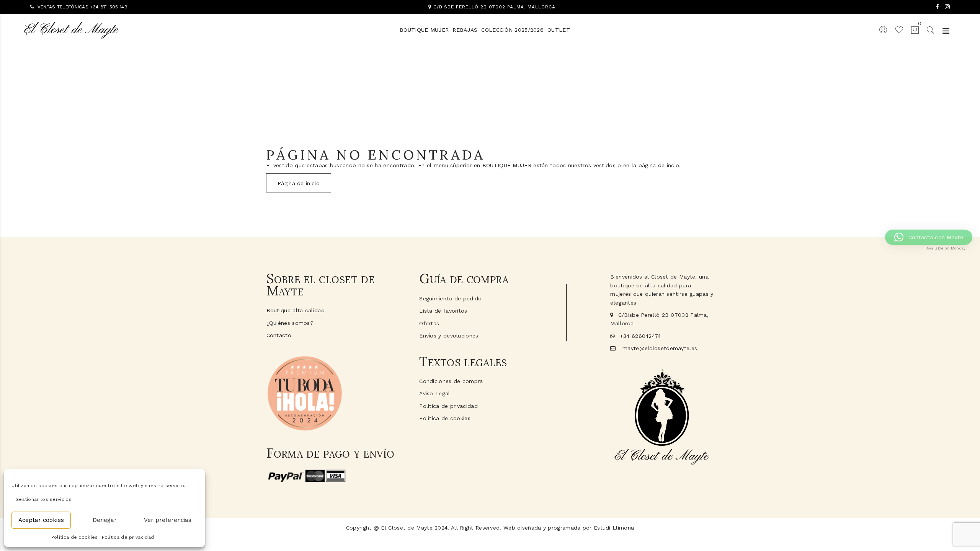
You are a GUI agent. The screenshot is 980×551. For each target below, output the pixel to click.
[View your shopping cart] (912, 29)
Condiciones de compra (451, 381)
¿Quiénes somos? (290, 323)
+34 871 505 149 (108, 7)
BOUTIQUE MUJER (424, 30)
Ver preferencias (167, 520)
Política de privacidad (128, 537)
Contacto (278, 335)
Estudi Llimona (614, 528)
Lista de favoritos (443, 311)
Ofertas (429, 323)
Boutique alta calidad (295, 310)
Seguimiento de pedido (450, 298)
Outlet (558, 30)
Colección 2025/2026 (512, 30)
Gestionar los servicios (43, 499)
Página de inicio (299, 183)
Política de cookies (74, 537)
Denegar (105, 520)
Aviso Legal (434, 393)
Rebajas (464, 30)
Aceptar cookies (41, 520)
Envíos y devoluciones (448, 336)
